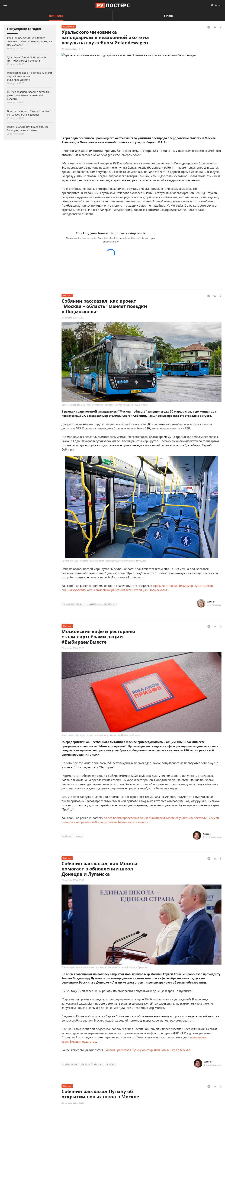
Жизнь (168, 16)
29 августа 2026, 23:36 (73, 1102)
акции (79, 835)
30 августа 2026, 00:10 (73, 317)
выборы (67, 835)
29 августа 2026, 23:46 (73, 880)
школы (110, 1063)
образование (70, 1063)
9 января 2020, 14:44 (72, 48)
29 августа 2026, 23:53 (73, 648)
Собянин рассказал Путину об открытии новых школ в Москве (147, 1050)
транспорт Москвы (73, 603)
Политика (56, 16)
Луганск (85, 1063)
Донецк (98, 1063)
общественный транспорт (101, 603)
